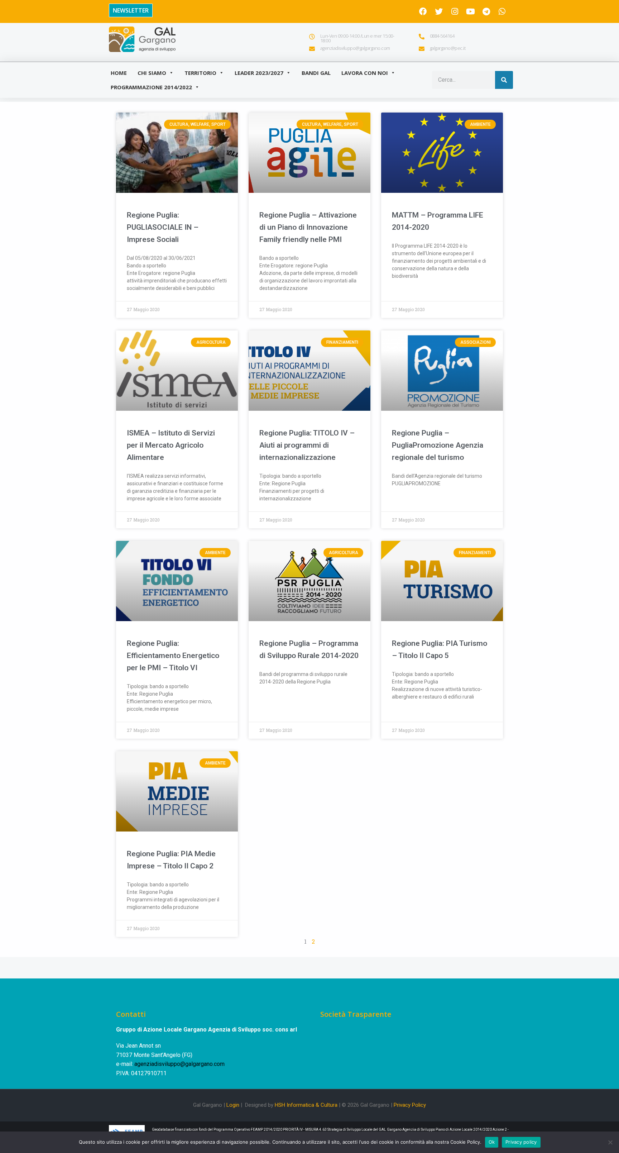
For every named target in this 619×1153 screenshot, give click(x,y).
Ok (492, 1142)
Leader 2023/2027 (259, 72)
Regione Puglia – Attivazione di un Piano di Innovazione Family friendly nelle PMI (308, 227)
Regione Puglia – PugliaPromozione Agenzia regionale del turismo (437, 445)
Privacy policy (521, 1142)
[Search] (504, 80)
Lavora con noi (364, 72)
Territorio (200, 72)
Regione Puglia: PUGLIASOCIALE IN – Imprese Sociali (162, 227)
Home (119, 72)
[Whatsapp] (502, 11)
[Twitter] (439, 11)
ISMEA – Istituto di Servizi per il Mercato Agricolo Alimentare (171, 445)
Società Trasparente (355, 1014)
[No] (610, 1142)
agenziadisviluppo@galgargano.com (179, 1064)
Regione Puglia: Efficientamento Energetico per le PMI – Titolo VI (173, 655)
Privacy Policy (410, 1105)
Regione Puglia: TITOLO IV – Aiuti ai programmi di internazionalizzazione (307, 445)
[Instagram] (454, 11)
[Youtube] (470, 11)
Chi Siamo (152, 72)
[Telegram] (486, 11)
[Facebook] (423, 11)
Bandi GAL (316, 72)
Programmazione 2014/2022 (151, 87)
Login (232, 1105)
